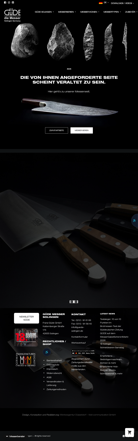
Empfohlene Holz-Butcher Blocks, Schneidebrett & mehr (111, 370)
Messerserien (66, 12)
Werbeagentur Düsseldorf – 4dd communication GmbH (88, 414)
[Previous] (72, 301)
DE (105, 2)
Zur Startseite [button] (56, 130)
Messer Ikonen (88, 12)
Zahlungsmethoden (56, 389)
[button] (5, 2)
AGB (49, 377)
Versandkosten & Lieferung (55, 383)
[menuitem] (104, 2)
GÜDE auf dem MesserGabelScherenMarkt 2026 (114, 337)
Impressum (52, 369)
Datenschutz (53, 364)
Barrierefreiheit (54, 360)
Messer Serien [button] (82, 130)
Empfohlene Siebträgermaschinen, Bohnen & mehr (111, 359)
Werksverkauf (78, 342)
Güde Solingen (43, 12)
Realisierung (53, 414)
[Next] (76, 301)
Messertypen (111, 12)
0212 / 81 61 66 (83, 320)
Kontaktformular (79, 337)
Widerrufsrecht (54, 373)
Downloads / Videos (121, 3)
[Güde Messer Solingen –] (12, 11)
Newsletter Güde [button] (26, 318)
